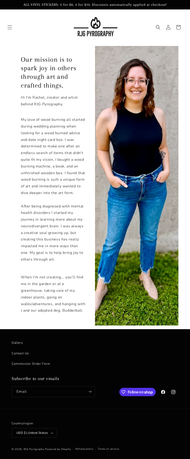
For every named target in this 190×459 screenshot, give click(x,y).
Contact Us (20, 353)
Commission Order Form (31, 364)
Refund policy (84, 449)
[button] (10, 27)
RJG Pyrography (34, 449)
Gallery (17, 342)
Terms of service (108, 449)
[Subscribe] (90, 391)
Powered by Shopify (58, 449)
